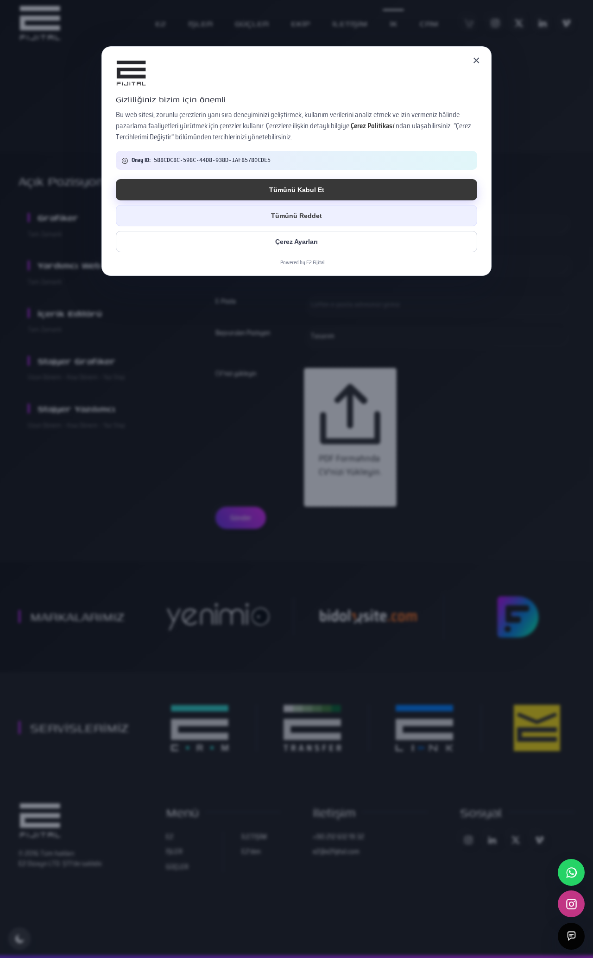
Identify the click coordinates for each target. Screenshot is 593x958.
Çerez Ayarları (296, 241)
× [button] (476, 60)
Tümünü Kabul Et (296, 189)
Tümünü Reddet (296, 215)
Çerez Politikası (372, 125)
